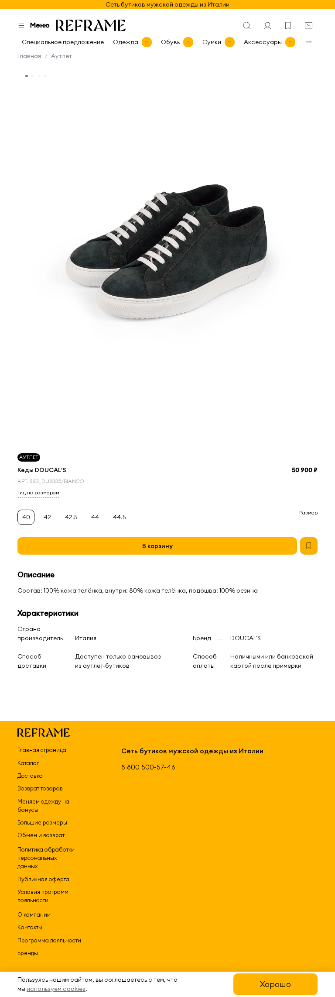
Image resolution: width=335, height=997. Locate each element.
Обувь (170, 42)
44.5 (119, 517)
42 (47, 517)
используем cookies (56, 989)
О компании (34, 914)
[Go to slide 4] (45, 76)
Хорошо (275, 984)
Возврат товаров (40, 788)
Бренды (27, 952)
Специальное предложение (63, 42)
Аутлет (61, 56)
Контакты (29, 927)
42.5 (71, 517)
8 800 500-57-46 (148, 767)
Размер (308, 513)
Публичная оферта (43, 879)
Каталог (28, 762)
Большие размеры (42, 822)
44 (95, 517)
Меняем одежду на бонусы (43, 805)
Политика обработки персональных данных (46, 857)
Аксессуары (263, 42)
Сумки (211, 42)
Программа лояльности (49, 940)
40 (26, 517)
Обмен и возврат (41, 834)
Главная (29, 56)
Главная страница (41, 749)
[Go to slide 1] (26, 76)
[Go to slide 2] (32, 76)
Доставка (30, 775)
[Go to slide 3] (39, 76)
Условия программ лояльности (42, 896)
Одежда (125, 42)
